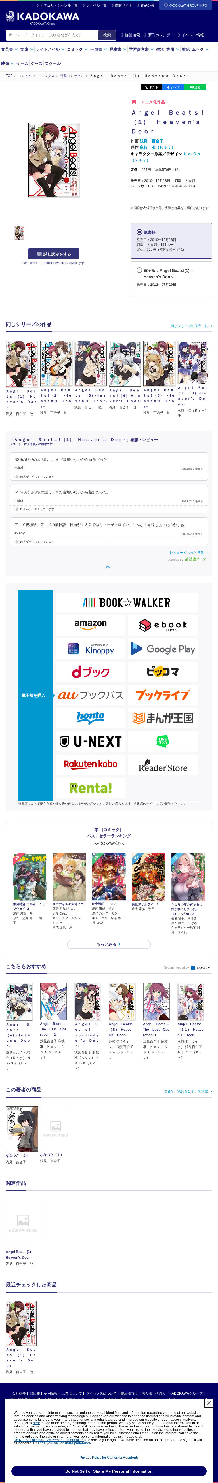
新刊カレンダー (161, 35)
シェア (175, 87)
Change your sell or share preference (62, 1443)
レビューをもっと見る (187, 553)
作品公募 (147, 5)
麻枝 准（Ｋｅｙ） (157, 147)
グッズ (37, 63)
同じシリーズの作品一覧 (189, 326)
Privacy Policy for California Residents (109, 1457)
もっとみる (106, 944)
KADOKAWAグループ (186, 1393)
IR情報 (35, 1393)
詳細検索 (132, 35)
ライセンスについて (101, 1393)
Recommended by (177, 967)
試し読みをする (57, 254)
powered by (176, 559)
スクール (53, 63)
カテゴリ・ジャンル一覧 (59, 5)
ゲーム (22, 63)
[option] (23, 1232)
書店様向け (129, 1393)
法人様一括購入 (153, 1393)
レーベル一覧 (96, 5)
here (36, 1423)
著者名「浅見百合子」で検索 (186, 1091)
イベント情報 (193, 35)
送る (197, 87)
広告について (72, 1393)
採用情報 (51, 1393)
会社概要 (19, 1393)
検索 (107, 35)
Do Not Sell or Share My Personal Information (49, 1440)
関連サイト (123, 5)
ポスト (153, 87)
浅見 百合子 (152, 141)
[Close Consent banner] (208, 1403)
